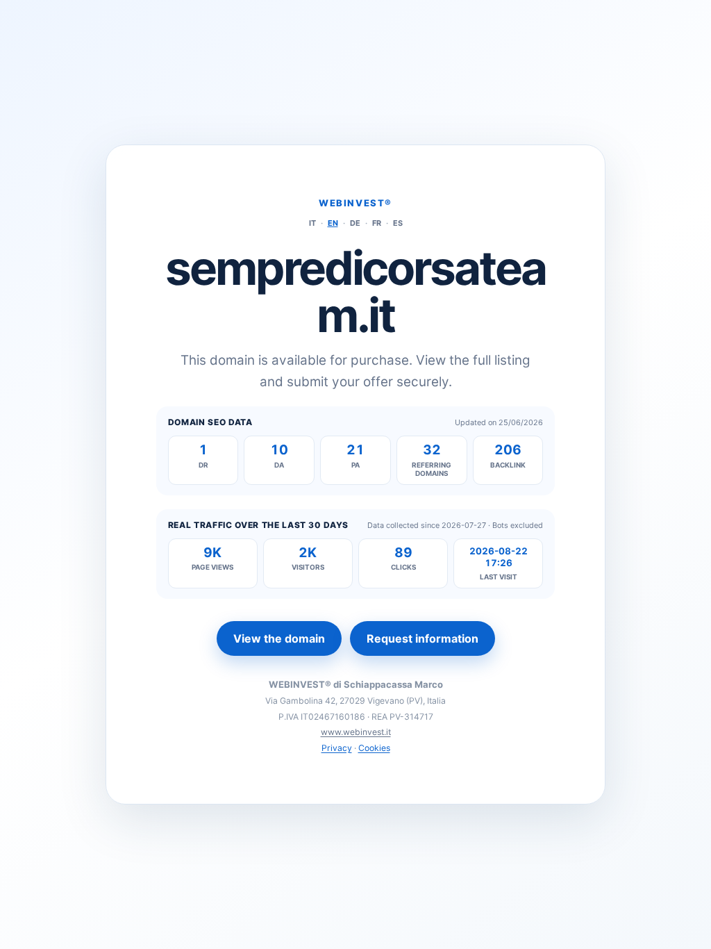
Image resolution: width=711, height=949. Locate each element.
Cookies (374, 748)
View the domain (279, 638)
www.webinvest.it (356, 732)
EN (333, 223)
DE (355, 223)
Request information (422, 638)
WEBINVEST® (355, 202)
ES (398, 223)
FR (376, 223)
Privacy (336, 748)
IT (312, 223)
